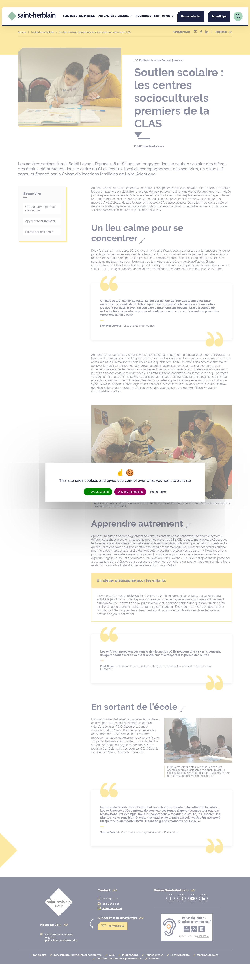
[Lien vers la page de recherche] (238, 16)
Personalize (158, 491)
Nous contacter (191, 16)
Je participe (219, 16)
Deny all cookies (131, 491)
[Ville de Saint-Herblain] (31, 19)
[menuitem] (79, 16)
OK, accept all (99, 491)
